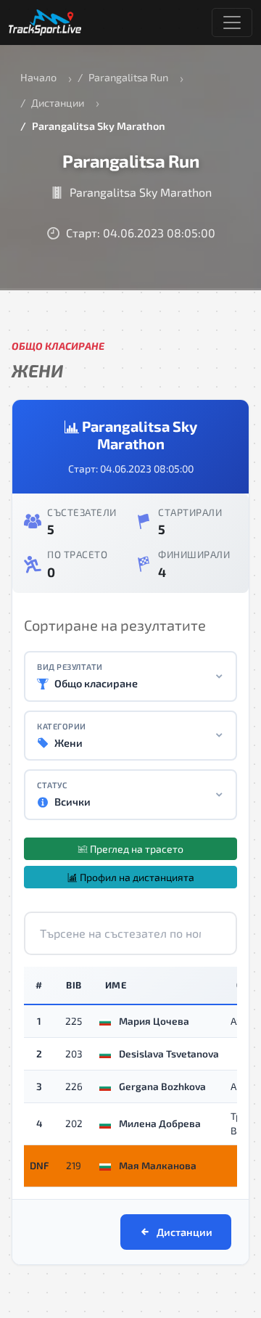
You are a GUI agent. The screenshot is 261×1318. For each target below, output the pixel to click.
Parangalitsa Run (128, 77)
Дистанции (57, 103)
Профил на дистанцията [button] (136, 877)
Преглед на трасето (135, 849)
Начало (38, 77)
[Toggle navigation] (232, 22)
